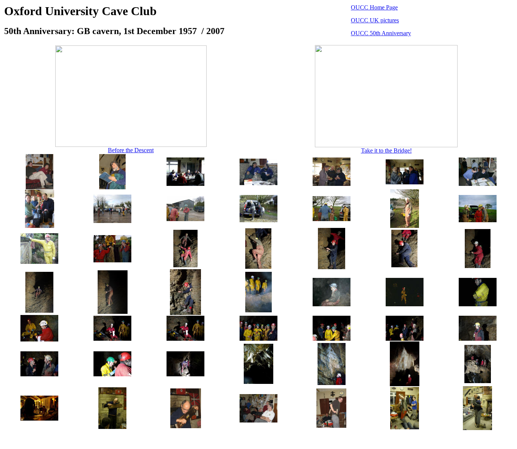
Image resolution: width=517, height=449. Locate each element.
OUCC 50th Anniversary (381, 33)
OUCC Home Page (374, 7)
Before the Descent (131, 150)
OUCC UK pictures (375, 20)
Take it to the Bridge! (386, 150)
